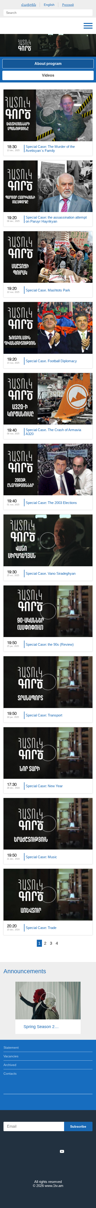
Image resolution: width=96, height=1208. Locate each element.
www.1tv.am (54, 1186)
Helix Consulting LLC (48, 1196)
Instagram (54, 1151)
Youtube (62, 1151)
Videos (48, 75)
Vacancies (10, 1056)
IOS (35, 1141)
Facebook (32, 1151)
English (49, 5)
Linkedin (46, 1151)
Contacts (10, 1073)
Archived (9, 1065)
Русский (68, 5)
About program (48, 64)
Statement (11, 1047)
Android (61, 1141)
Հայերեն (28, 5)
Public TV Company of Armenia (27, 25)
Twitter (38, 1151)
